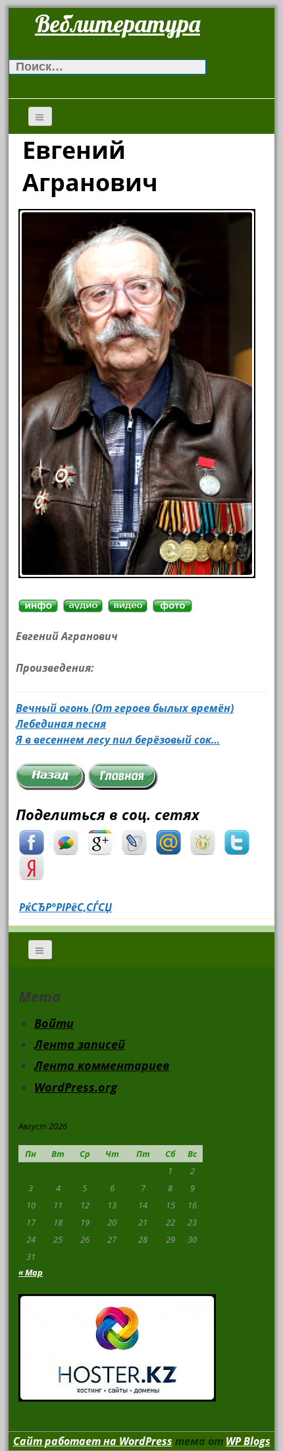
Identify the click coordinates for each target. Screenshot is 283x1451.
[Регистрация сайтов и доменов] (117, 1346)
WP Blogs (248, 1441)
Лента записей (79, 1044)
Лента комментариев (101, 1065)
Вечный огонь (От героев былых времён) (125, 708)
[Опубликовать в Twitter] (236, 841)
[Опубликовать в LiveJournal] (134, 841)
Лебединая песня (61, 724)
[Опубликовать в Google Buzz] (65, 841)
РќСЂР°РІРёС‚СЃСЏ (65, 907)
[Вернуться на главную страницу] (123, 776)
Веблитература (117, 23)
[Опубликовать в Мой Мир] (168, 841)
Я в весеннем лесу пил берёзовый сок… (118, 739)
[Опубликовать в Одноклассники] (202, 841)
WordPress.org (75, 1087)
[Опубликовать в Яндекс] (31, 866)
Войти (54, 1023)
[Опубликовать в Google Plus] (100, 841)
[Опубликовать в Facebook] (31, 841)
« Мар (30, 1272)
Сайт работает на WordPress (92, 1441)
